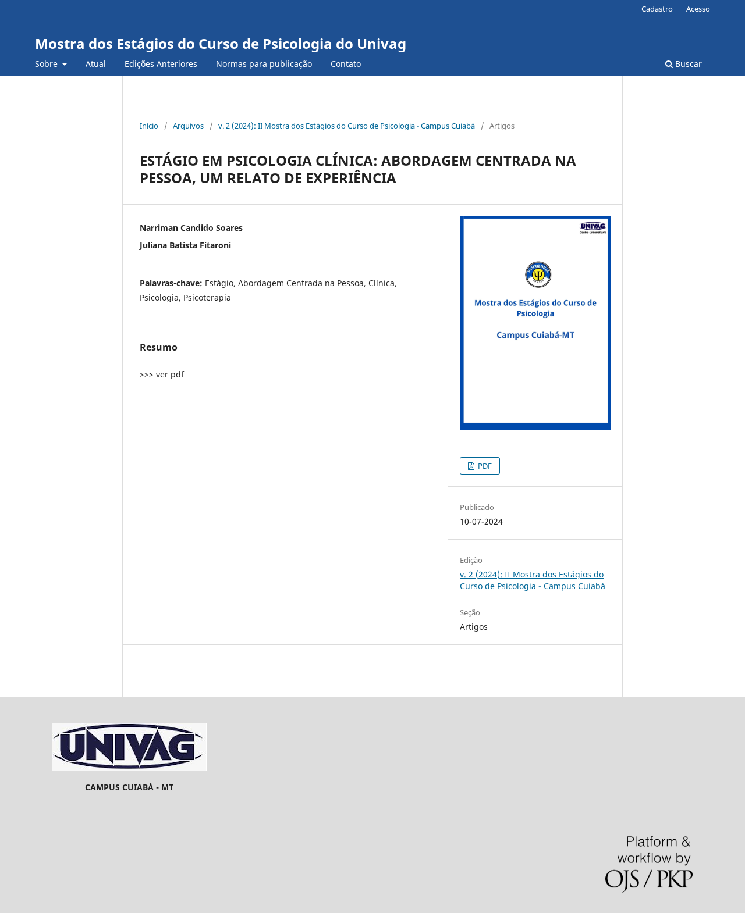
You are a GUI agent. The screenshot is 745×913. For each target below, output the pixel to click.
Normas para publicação (264, 63)
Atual (96, 63)
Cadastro (657, 8)
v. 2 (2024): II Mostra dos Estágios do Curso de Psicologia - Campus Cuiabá (346, 125)
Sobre (47, 63)
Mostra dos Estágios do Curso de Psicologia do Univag (220, 43)
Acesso (698, 8)
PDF (484, 466)
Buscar (687, 63)
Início (149, 125)
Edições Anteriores (161, 63)
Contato (346, 63)
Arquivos (188, 125)
